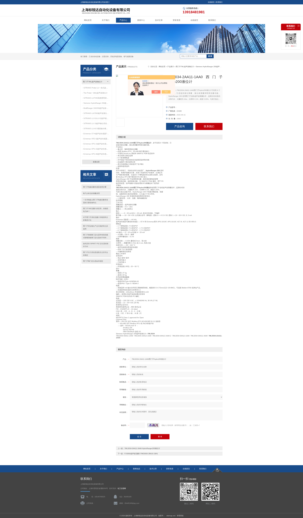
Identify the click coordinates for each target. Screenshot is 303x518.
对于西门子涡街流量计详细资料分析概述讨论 (95, 218)
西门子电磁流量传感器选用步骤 (94, 187)
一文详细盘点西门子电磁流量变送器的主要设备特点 (95, 201)
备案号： (161, 516)
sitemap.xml (170, 516)
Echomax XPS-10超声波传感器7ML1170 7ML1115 (97, 144)
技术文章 (159, 20)
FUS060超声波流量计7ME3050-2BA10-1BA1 (141, 454)
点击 (108, 81)
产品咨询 (179, 126)
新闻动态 (136, 469)
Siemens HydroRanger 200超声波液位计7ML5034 (97, 103)
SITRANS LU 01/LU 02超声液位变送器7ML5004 (97, 118)
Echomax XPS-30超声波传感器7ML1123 (97, 154)
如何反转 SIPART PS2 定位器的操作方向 (95, 245)
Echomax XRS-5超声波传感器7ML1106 (97, 139)
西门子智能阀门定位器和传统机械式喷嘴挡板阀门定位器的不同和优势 (95, 236)
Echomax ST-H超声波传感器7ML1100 (97, 134)
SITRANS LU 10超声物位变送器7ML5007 (97, 123)
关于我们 (105, 20)
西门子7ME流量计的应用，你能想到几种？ (95, 210)
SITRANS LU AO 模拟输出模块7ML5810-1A (97, 129)
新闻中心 (141, 20)
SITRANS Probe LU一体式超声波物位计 (97, 88)
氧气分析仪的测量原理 (91, 193)
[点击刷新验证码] (153, 425)
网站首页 (88, 20)
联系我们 (219, 2)
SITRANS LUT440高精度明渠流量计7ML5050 (97, 98)
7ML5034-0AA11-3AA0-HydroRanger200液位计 (142, 448)
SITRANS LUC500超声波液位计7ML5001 (97, 113)
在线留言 (211, 2)
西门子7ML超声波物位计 (92, 82)
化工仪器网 (122, 488)
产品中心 (123, 20)
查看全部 (96, 162)
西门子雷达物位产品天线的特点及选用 (95, 227)
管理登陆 (180, 516)
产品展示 (170, 66)
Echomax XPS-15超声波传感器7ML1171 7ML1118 (97, 149)
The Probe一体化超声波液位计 (95, 93)
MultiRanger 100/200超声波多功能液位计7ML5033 (97, 108)
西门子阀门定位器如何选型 (93, 261)
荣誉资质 (176, 20)
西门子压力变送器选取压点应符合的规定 (95, 253)
